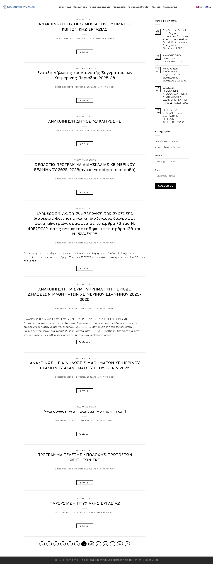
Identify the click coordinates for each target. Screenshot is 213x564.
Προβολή (84, 52)
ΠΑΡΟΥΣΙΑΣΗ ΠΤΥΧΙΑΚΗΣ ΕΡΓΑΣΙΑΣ (84, 503)
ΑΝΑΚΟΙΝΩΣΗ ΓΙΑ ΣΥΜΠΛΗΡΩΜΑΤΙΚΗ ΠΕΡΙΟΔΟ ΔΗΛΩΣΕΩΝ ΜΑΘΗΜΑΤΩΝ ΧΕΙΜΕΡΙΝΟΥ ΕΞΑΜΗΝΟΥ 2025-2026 (84, 294)
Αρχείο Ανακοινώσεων (167, 147)
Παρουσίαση (80, 7)
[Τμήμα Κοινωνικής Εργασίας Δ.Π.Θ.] (19, 7)
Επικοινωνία (65, 7)
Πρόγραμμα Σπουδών (139, 7)
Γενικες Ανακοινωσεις (85, 20)
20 (91, 544)
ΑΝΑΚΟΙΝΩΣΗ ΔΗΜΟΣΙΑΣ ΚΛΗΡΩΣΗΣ (84, 121)
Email (158, 170)
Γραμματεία (119, 7)
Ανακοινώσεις (170, 7)
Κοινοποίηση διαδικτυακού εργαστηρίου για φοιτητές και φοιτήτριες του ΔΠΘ (174, 74)
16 (63, 544)
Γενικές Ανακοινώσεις (167, 141)
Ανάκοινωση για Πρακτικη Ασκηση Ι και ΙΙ (85, 411)
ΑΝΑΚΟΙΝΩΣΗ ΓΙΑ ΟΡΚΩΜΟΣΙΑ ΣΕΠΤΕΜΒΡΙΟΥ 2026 (174, 58)
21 (98, 544)
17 (70, 544)
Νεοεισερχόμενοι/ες (100, 7)
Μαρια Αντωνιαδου (106, 38)
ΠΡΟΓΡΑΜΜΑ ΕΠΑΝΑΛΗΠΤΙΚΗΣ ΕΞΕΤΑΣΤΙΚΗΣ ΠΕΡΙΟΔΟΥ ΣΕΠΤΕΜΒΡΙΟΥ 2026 (174, 115)
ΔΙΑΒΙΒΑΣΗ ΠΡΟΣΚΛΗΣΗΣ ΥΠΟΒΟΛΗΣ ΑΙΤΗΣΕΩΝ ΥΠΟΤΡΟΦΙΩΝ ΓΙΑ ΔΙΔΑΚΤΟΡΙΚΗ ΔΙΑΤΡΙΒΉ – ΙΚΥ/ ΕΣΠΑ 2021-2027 (175, 95)
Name (158, 155)
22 (105, 544)
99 (119, 544)
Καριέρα (156, 7)
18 (77, 544)
